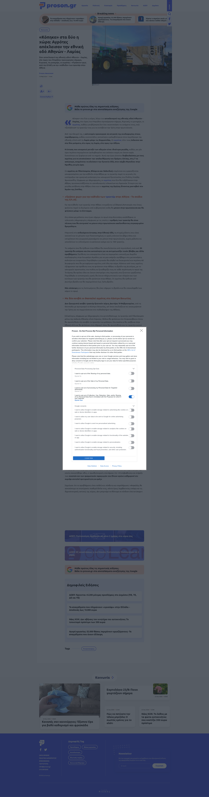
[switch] (131, 373)
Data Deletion (92, 466)
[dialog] (104, 398)
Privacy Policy (117, 466)
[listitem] (104, 368)
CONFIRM (89, 458)
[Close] (142, 331)
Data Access (104, 466)
